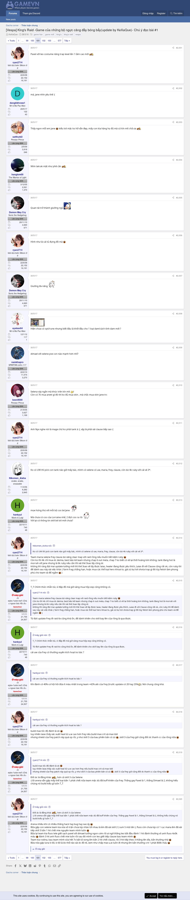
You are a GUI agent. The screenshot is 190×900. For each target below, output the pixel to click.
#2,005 (179, 197)
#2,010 (179, 385)
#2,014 (179, 537)
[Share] (173, 48)
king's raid (68, 34)
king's (58, 34)
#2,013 (179, 500)
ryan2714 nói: (39, 592)
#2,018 (179, 711)
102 (43, 40)
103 (49, 40)
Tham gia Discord (31, 13)
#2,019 (179, 752)
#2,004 (179, 159)
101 (38, 40)
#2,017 (179, 665)
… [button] (23, 40)
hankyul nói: (39, 672)
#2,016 (179, 627)
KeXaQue (13, 34)
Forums (13, 13)
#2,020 (179, 799)
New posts (11, 19)
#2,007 (179, 275)
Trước (12, 40)
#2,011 (179, 423)
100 (32, 40)
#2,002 (179, 88)
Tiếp (66, 40)
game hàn (38, 34)
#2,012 (179, 463)
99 (27, 40)
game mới (49, 34)
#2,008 (179, 313)
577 (59, 40)
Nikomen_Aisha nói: (42, 545)
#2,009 (179, 347)
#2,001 (179, 47)
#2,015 (179, 580)
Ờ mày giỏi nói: (40, 635)
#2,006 (179, 235)
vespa (78, 34)
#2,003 (179, 122)
